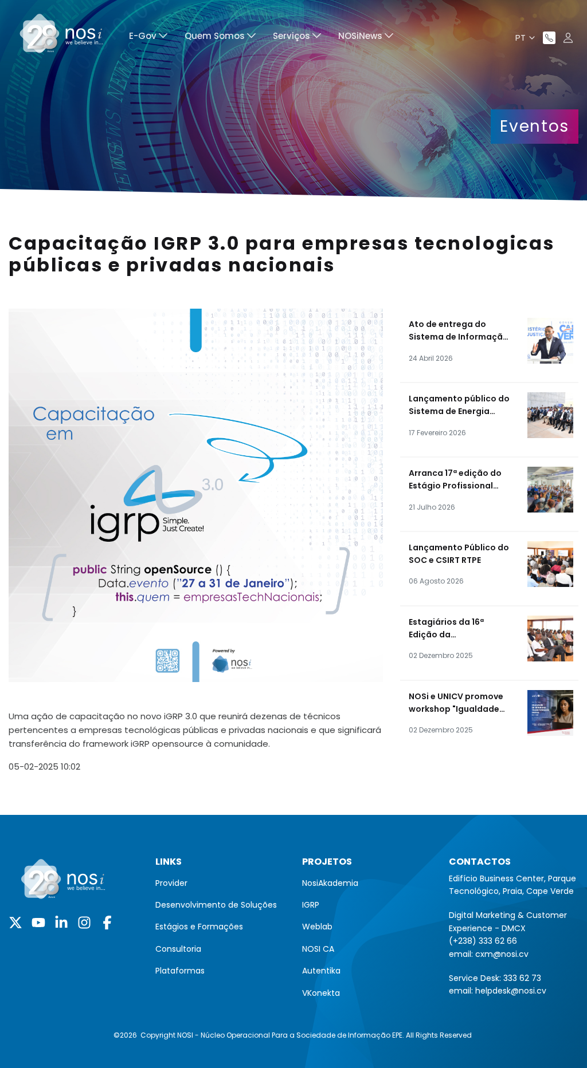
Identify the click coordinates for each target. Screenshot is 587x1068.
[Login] (568, 37)
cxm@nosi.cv (502, 954)
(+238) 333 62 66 (483, 941)
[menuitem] (148, 37)
